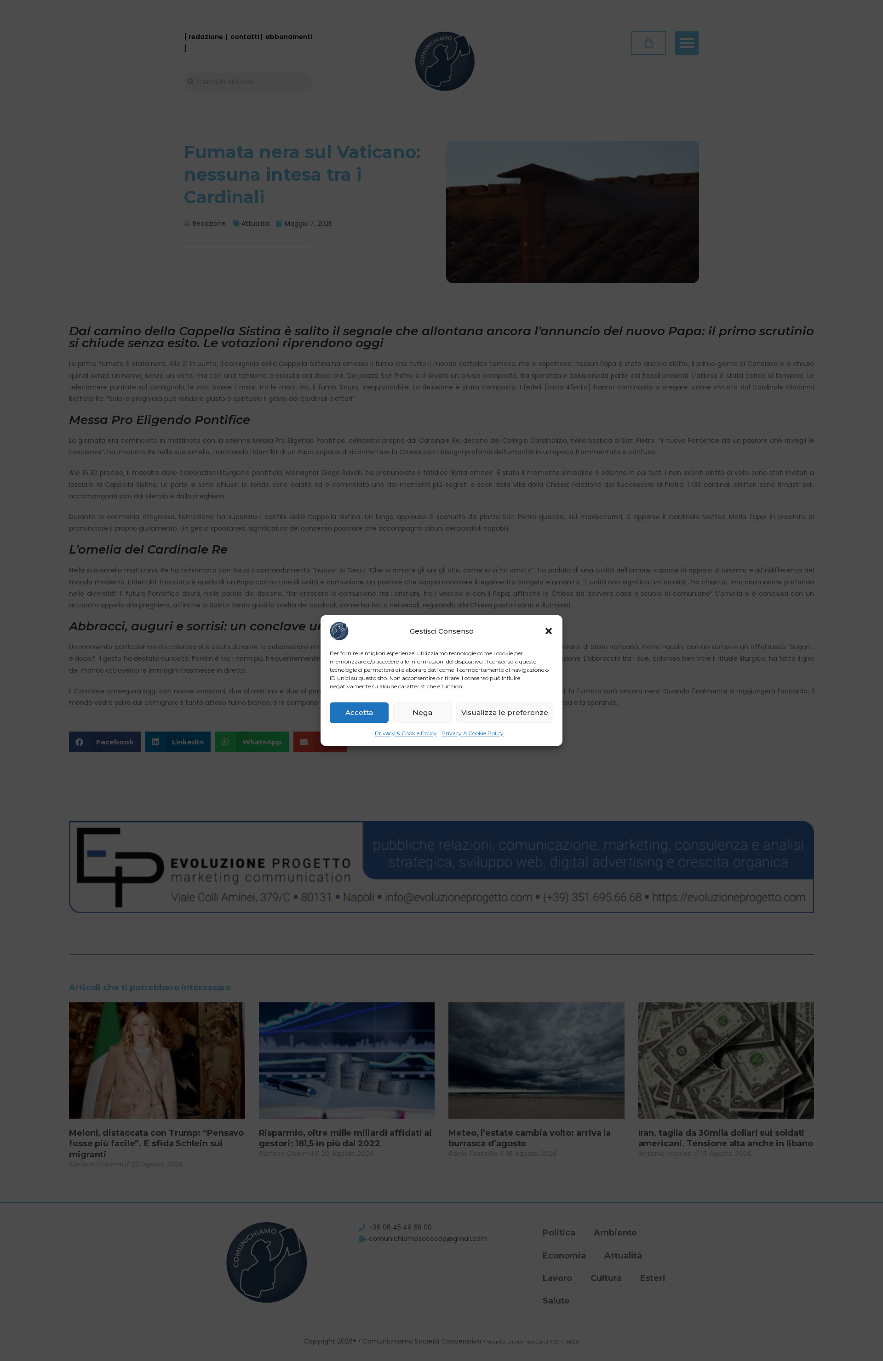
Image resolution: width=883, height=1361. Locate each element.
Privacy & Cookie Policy (406, 733)
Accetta (359, 712)
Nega (422, 712)
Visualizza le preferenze (504, 712)
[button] (548, 630)
